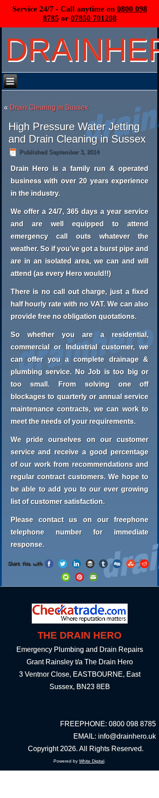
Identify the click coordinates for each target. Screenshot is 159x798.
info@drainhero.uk (127, 736)
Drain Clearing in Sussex (49, 107)
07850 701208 (94, 18)
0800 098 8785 (132, 724)
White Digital (91, 761)
